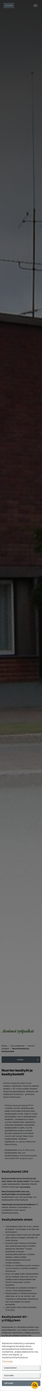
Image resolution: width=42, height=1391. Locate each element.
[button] (34, 1385)
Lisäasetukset (10, 1367)
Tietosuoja (7, 1361)
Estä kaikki (9, 1375)
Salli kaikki (8, 1383)
